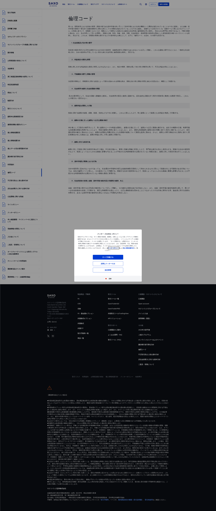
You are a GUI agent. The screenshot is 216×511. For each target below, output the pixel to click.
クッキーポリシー (113, 248)
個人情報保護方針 (128, 248)
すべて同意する (108, 257)
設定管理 (108, 270)
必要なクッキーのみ (108, 264)
